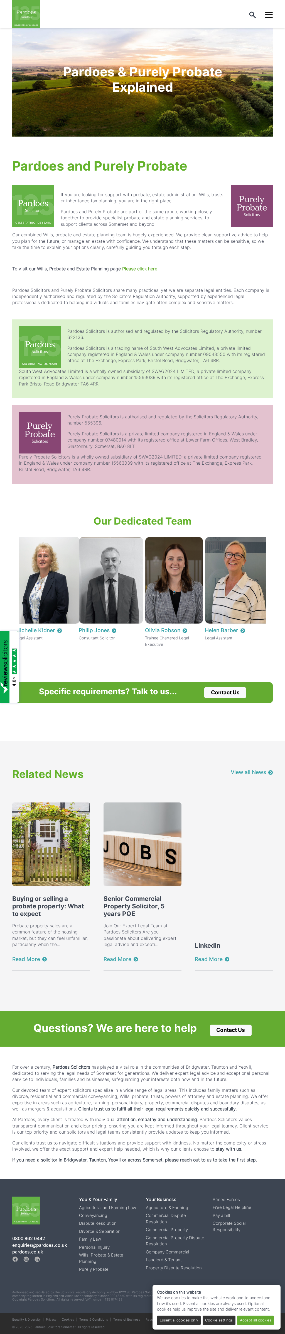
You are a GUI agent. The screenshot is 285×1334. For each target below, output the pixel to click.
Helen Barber (221, 630)
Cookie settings (219, 1320)
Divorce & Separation (100, 1231)
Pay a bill (221, 1215)
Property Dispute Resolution (174, 1267)
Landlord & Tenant (164, 1259)
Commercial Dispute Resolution (166, 1218)
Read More (26, 959)
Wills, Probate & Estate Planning (101, 1258)
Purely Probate (94, 1269)
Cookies (68, 1319)
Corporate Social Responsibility (229, 1226)
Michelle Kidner (35, 630)
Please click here (139, 268)
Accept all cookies (255, 1320)
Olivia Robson (162, 630)
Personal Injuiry (94, 1247)
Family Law (90, 1239)
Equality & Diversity (26, 1319)
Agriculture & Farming (167, 1207)
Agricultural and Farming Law (107, 1207)
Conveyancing (93, 1215)
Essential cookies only (179, 1320)
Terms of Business (126, 1319)
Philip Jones (94, 630)
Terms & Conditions (93, 1319)
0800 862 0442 (28, 1238)
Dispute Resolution (98, 1223)
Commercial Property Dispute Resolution (175, 1241)
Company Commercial (167, 1252)
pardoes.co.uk (27, 1252)
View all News (248, 772)
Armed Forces (226, 1199)
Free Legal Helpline (232, 1207)
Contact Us (225, 692)
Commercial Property (167, 1229)
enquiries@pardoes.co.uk (39, 1245)
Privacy (51, 1319)
